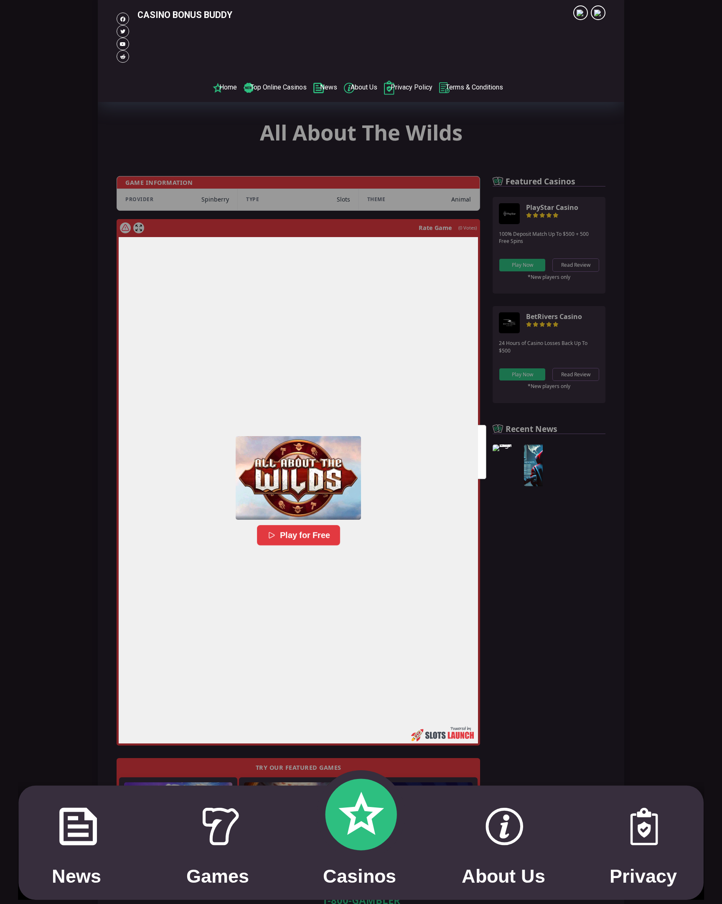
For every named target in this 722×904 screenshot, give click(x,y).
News (328, 87)
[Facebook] (123, 19)
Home (228, 87)
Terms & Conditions (474, 87)
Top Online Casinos (278, 87)
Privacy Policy (411, 87)
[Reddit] (123, 56)
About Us (364, 87)
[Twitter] (123, 31)
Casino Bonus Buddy (184, 14)
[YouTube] (123, 44)
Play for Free (304, 535)
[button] (298, 478)
